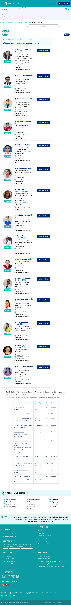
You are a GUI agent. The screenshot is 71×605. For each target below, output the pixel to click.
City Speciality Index (47, 593)
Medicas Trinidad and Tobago (21, 544)
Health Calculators (43, 543)
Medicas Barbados (14, 548)
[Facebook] (9, 585)
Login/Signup (63, 3)
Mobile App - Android (9, 561)
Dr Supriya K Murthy (23, 299)
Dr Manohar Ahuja (19, 432)
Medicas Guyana (19, 546)
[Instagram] (3, 585)
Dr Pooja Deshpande (23, 366)
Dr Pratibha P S (21, 145)
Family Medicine (11, 506)
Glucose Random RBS (44, 556)
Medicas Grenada (8, 546)
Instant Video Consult (44, 535)
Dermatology (10, 502)
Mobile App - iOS (8, 564)
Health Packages (43, 541)
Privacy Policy (48, 602)
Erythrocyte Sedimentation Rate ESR (49, 561)
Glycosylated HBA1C (44, 558)
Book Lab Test (42, 538)
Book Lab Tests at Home (10, 536)
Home (2, 22)
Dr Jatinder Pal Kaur (23, 215)
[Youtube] (6, 585)
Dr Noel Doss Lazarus (19, 414)
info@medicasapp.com (10, 575)
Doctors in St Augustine (14, 22)
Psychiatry (55, 502)
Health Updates (7, 556)
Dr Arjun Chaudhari (22, 75)
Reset (66, 34)
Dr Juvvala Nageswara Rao (21, 418)
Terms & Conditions (57, 602)
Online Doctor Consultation (11, 533)
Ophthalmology (33, 506)
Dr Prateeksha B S (22, 168)
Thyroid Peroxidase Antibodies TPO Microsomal (52, 566)
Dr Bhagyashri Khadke (23, 50)
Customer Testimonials (9, 558)
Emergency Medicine (12, 504)
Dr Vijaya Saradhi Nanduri (21, 425)
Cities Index (5, 593)
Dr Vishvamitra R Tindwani (21, 407)
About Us (41, 533)
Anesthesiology (11, 499)
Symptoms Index (32, 593)
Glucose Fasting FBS (44, 564)
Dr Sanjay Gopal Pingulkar (21, 463)
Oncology (55, 504)
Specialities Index (17, 593)
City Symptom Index (8, 595)
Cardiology (55, 499)
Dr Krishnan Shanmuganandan (22, 441)
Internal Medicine (34, 499)
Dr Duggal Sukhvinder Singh (21, 470)
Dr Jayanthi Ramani (22, 98)
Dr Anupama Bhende (23, 122)
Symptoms (27, 22)
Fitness (54, 506)
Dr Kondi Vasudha (22, 259)
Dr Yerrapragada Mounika (21, 346)
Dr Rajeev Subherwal (19, 456)
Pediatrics (32, 508)
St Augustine (23, 7)
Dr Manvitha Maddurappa (20, 190)
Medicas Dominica (27, 548)
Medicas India (7, 544)
